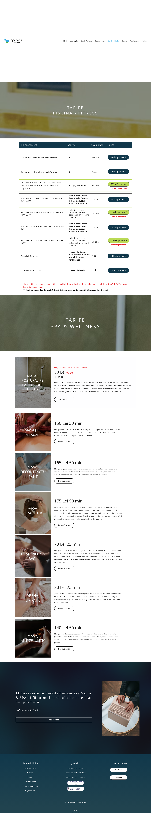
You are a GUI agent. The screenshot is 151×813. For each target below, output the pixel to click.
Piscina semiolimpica (30, 786)
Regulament (30, 791)
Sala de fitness (30, 782)
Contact (30, 777)
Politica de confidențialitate (75, 773)
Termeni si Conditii (75, 768)
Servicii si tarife (30, 768)
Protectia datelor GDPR (75, 777)
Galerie (30, 773)
